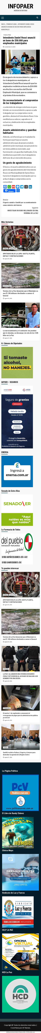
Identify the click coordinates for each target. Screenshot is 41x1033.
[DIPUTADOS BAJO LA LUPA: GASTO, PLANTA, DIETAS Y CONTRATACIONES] (20, 238)
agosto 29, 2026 (8, 298)
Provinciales (7, 708)
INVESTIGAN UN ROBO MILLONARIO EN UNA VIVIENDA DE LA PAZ (22, 210)
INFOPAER (20, 6)
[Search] (37, 17)
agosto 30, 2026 (8, 258)
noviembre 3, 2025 (10, 47)
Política (5, 248)
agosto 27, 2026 (8, 338)
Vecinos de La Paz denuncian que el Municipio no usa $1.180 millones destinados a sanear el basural (20, 293)
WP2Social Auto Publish (12, 1032)
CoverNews (15, 1028)
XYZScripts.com (30, 1032)
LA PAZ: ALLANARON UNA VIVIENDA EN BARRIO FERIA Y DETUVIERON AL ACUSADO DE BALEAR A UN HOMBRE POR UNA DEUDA (20, 676)
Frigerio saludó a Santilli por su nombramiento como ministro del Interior (19, 202)
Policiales (6, 325)
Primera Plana (7, 35)
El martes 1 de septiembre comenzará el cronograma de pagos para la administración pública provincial (20, 715)
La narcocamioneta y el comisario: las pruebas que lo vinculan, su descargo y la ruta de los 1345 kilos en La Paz (20, 333)
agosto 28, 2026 (8, 681)
